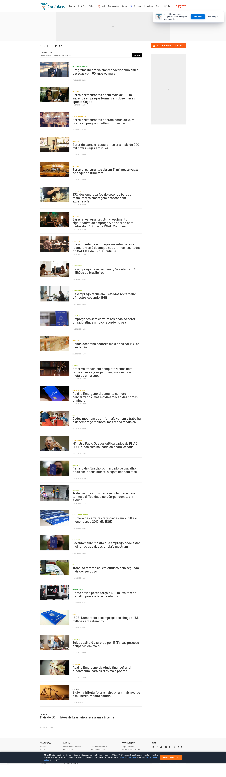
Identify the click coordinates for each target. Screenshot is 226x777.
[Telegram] (174, 747)
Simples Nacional (128, 746)
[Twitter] (161, 747)
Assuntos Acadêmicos (71, 763)
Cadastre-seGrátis (180, 6)
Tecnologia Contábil (98, 749)
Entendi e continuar (171, 757)
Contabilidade (68, 749)
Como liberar (198, 16)
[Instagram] (153, 747)
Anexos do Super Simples (131, 749)
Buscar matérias (46, 52)
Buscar (137, 55)
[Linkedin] (170, 747)
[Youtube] (166, 747)
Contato (43, 763)
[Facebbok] (157, 747)
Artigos (42, 749)
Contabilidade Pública (99, 746)
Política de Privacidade (127, 757)
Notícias (43, 746)
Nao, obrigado (214, 16)
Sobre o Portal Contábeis (72, 746)
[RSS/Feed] (181, 747)
